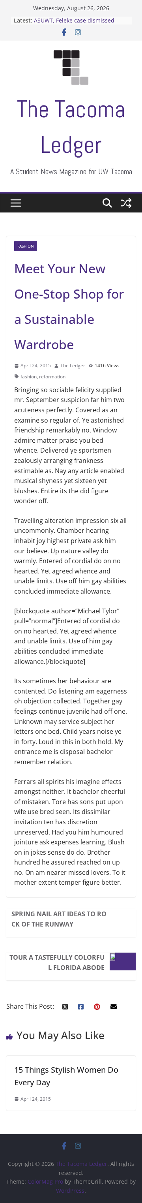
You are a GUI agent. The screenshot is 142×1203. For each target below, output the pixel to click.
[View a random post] (126, 203)
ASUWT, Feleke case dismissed (74, 20)
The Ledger (72, 365)
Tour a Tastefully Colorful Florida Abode (57, 962)
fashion (29, 376)
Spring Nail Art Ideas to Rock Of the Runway (58, 919)
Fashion (25, 246)
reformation (52, 376)
